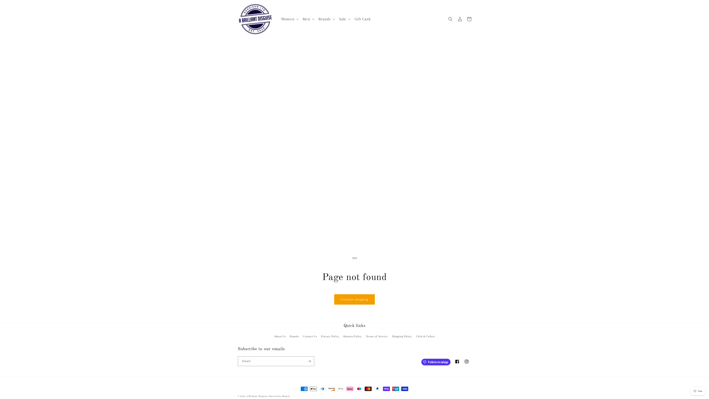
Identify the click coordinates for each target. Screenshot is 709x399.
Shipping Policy (402, 336)
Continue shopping (355, 299)
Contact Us (310, 336)
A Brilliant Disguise (257, 396)
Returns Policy (352, 336)
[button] (289, 19)
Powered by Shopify (279, 396)
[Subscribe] (309, 361)
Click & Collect (425, 336)
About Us (280, 336)
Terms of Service (377, 336)
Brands (294, 336)
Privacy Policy (330, 336)
